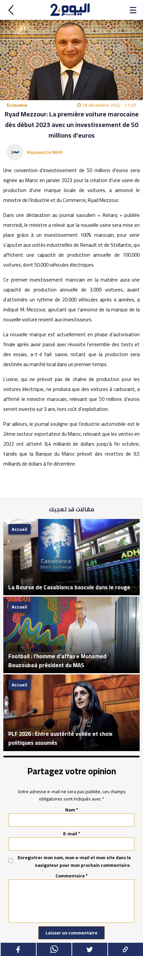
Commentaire (72, 875)
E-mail (71, 833)
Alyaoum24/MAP (45, 152)
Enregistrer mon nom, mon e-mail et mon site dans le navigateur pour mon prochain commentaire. (74, 861)
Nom (71, 809)
